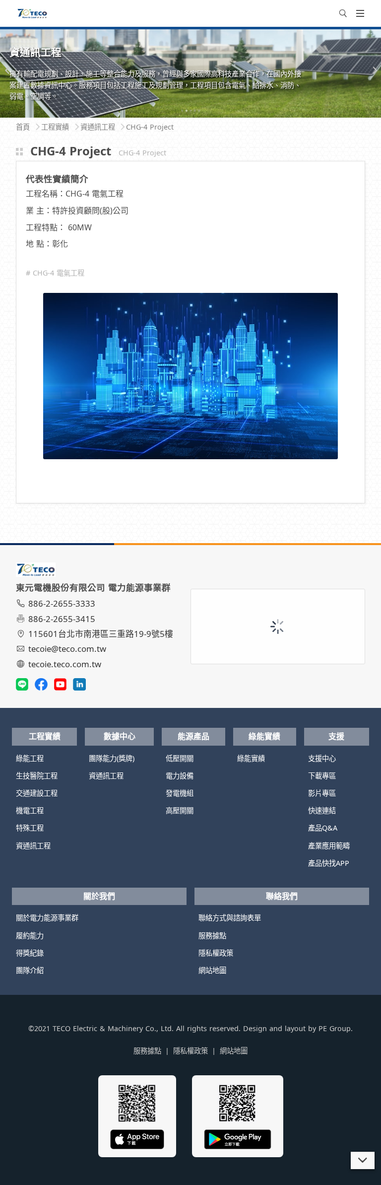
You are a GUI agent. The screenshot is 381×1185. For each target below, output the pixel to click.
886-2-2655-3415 (61, 619)
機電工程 (30, 810)
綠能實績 (264, 736)
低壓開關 (179, 758)
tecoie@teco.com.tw (67, 648)
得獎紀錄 (30, 953)
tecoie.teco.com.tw (64, 664)
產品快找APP (328, 863)
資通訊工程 (33, 845)
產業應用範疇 (329, 845)
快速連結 (322, 810)
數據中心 (119, 736)
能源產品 (193, 736)
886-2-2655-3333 (61, 603)
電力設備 (179, 775)
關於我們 (99, 896)
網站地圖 (212, 970)
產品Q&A (322, 828)
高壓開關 (179, 810)
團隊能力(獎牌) (111, 758)
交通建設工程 (37, 793)
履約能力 (30, 935)
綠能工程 (30, 758)
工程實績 (45, 736)
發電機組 (179, 793)
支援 (336, 736)
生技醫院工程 (37, 775)
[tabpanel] (190, 73)
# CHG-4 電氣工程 (55, 273)
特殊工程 (30, 828)
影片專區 (322, 793)
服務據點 (212, 935)
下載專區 (322, 775)
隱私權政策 (215, 953)
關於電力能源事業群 (47, 917)
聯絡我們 (282, 896)
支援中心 (322, 758)
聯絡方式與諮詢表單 (229, 917)
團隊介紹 (30, 970)
